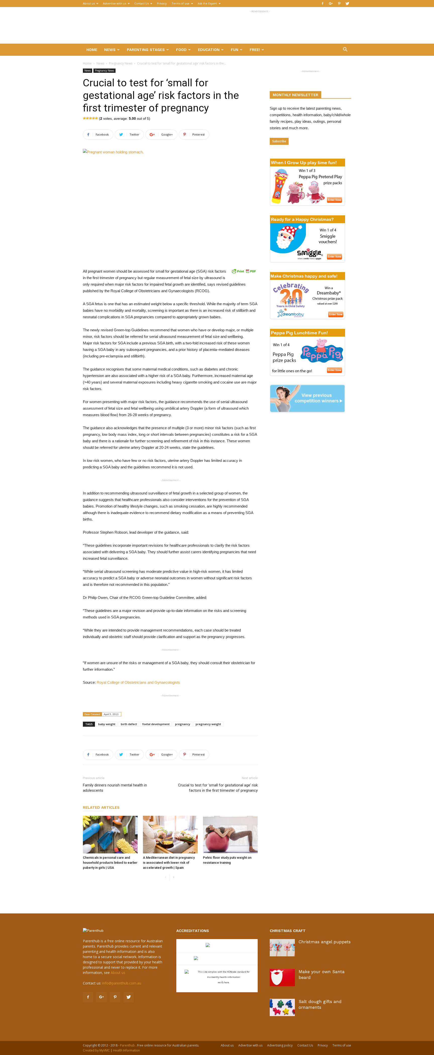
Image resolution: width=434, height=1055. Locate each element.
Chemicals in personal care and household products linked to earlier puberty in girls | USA (110, 863)
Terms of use (180, 3)
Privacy (162, 3)
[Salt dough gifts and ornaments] (282, 1007)
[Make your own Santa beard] (282, 977)
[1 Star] (84, 118)
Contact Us (141, 3)
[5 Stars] (96, 118)
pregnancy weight (208, 724)
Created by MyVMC (96, 1050)
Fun (234, 49)
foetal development (156, 724)
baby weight (106, 724)
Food (181, 49)
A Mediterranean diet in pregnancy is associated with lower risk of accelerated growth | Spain (169, 863)
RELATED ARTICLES (101, 807)
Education (209, 49)
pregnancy (182, 724)
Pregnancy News (120, 63)
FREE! (255, 49)
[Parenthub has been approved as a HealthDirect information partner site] (217, 945)
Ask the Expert (207, 3)
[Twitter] (347, 3)
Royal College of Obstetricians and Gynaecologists (138, 682)
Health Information (126, 1050)
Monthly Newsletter (295, 95)
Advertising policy (280, 1045)
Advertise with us (114, 3)
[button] (345, 50)
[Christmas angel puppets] (282, 947)
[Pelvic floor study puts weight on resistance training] (230, 834)
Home (91, 49)
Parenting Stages (146, 49)
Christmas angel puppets (325, 941)
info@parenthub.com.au (121, 983)
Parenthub (128, 1045)
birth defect (129, 724)
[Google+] (331, 3)
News (110, 49)
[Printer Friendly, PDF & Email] (244, 271)
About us (89, 3)
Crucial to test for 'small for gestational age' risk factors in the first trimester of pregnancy (218, 788)
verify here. (224, 982)
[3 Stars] (90, 118)
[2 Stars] (87, 118)
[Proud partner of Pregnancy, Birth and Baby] (217, 958)
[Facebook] (322, 3)
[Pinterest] (339, 3)
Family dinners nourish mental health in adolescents (115, 788)
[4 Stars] (93, 118)
